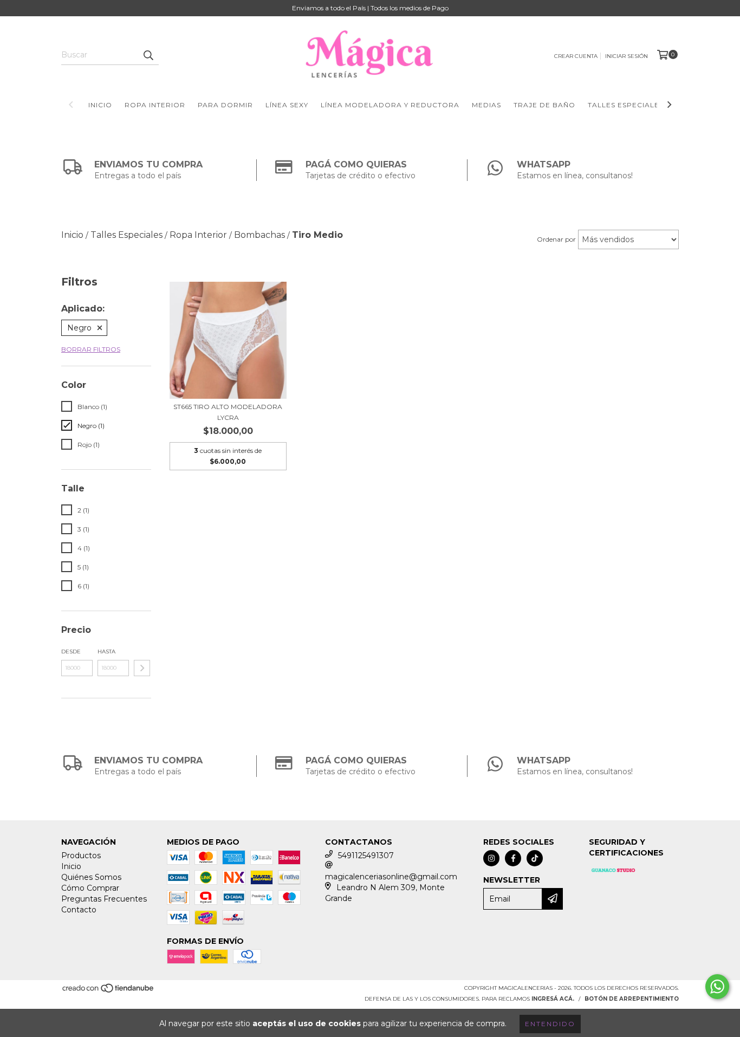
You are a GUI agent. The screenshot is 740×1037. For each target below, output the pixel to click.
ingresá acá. (552, 998)
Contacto (78, 910)
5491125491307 (366, 855)
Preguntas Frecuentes (104, 899)
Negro (79, 328)
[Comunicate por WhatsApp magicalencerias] (717, 986)
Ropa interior (155, 105)
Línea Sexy (286, 105)
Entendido (550, 1024)
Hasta (106, 651)
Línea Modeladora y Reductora (390, 105)
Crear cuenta (576, 56)
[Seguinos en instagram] (491, 858)
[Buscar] (148, 55)
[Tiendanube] (108, 991)
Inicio (100, 105)
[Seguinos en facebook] (513, 858)
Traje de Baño (544, 105)
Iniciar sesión (626, 56)
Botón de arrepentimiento (632, 998)
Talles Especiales (626, 105)
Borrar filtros (90, 349)
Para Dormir (225, 105)
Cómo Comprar (90, 888)
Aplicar (142, 668)
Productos (81, 855)
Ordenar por (556, 239)
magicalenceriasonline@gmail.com (391, 877)
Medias (486, 105)
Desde (71, 651)
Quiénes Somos (91, 877)
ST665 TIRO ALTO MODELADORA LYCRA (227, 412)
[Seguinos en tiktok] (535, 858)
